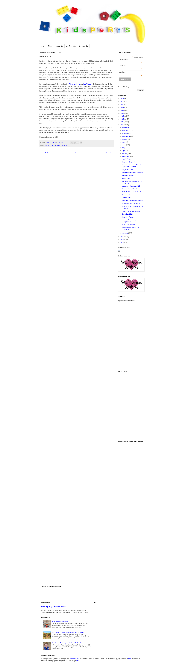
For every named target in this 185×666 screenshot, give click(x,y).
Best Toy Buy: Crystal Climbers (53, 607)
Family (47, 145)
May (124, 148)
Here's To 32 (126, 159)
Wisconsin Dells (74, 84)
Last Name (130, 72)
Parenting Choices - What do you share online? (131, 166)
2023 (122, 104)
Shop (50, 46)
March (124, 153)
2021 (122, 110)
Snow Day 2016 (127, 214)
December (126, 127)
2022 (122, 107)
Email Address (130, 59)
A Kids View (126, 178)
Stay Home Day (127, 170)
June (124, 145)
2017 (122, 122)
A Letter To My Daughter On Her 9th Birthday (67, 643)
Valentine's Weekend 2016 (131, 186)
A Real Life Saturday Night (131, 211)
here (129, 658)
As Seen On (71, 46)
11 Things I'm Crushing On (131, 203)
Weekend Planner (128, 175)
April (124, 150)
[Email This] (71, 143)
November (126, 130)
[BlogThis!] (73, 143)
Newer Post (44, 153)
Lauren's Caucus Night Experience (129, 221)
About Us (59, 46)
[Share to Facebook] (78, 143)
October (125, 133)
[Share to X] (76, 143)
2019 (122, 116)
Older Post (109, 153)
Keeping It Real (56, 145)
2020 (122, 113)
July (123, 142)
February (125, 156)
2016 (122, 125)
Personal (64, 145)
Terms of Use (74, 658)
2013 (122, 242)
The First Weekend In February (132, 200)
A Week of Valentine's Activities (132, 192)
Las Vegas (87, 84)
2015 (122, 237)
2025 (122, 98)
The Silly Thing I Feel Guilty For (132, 172)
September (126, 136)
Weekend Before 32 (128, 162)
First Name (130, 66)
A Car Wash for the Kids (60, 621)
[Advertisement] (131, 406)
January (125, 233)
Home (42, 46)
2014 (122, 239)
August (125, 139)
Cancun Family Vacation (130, 189)
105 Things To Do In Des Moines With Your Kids (68, 632)
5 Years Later (126, 198)
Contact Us (83, 46)
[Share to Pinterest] (81, 143)
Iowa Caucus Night (128, 224)
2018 (122, 119)
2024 (122, 101)
